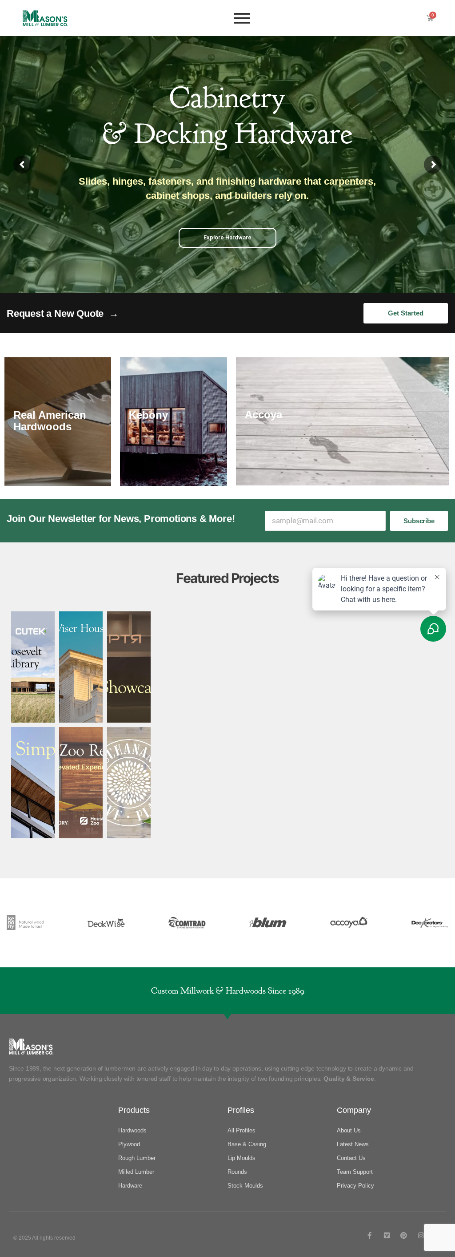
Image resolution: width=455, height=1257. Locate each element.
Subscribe (418, 521)
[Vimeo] (386, 1235)
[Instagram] (421, 1235)
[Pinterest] (403, 1235)
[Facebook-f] (369, 1235)
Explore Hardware (227, 237)
